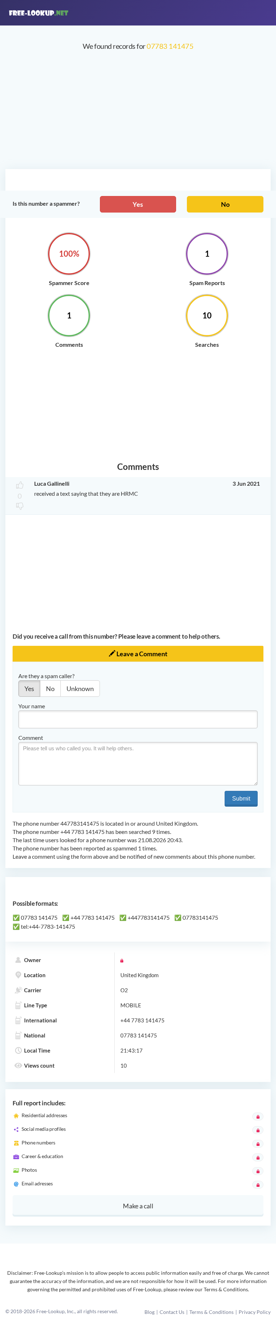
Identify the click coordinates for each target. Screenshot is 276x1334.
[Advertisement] (138, 113)
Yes (138, 204)
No (225, 204)
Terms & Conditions (211, 1312)
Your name (31, 706)
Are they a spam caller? (46, 675)
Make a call (138, 1206)
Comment (30, 737)
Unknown (80, 688)
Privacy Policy (255, 1312)
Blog (149, 1312)
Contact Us (172, 1312)
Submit (241, 799)
